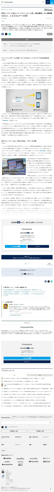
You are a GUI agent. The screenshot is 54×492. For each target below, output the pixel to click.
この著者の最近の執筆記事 (15, 315)
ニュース (45, 437)
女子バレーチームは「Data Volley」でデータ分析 (21, 46)
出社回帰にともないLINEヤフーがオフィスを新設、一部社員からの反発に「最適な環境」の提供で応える (27, 394)
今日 (14, 375)
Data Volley (43, 150)
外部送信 (7, 484)
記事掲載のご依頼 (14, 431)
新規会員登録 (16, 246)
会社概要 (7, 478)
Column (3, 21)
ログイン (39, 246)
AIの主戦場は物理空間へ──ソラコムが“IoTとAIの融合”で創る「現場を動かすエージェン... (24, 289)
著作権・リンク (9, 472)
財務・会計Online (33, 437)
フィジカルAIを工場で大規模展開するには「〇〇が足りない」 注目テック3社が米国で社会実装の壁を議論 (27, 384)
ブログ (3, 450)
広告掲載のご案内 (40, 431)
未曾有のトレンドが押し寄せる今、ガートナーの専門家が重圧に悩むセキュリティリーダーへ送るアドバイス (28, 391)
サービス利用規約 (9, 480)
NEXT (49, 263)
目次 (27, 39)
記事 (2, 444)
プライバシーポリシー (10, 482)
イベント (17, 444)
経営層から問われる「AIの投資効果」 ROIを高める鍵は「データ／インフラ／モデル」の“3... (25, 291)
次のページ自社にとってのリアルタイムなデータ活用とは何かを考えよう (27, 257)
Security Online (5, 437)
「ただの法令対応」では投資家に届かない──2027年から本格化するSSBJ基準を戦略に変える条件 (25, 406)
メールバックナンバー (28, 243)
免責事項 (7, 476)
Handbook (5, 120)
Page (4, 50)
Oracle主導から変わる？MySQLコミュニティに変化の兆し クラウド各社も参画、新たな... (24, 294)
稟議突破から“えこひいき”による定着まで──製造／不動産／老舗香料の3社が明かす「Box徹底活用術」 (26, 388)
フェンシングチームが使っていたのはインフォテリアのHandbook (25, 43)
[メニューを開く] (2, 2)
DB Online (18, 306)
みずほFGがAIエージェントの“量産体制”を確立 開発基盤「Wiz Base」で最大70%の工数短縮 (24, 400)
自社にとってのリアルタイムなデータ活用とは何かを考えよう (24, 50)
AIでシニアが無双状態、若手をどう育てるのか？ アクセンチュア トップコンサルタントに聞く (24, 397)
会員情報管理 (8, 474)
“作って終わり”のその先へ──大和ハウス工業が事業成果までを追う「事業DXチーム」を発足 (24, 378)
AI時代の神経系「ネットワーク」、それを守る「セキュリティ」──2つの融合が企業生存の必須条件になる (27, 403)
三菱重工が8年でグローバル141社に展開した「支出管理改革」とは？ (19, 381)
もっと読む (5, 295)
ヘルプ (7, 470)
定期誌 (44, 444)
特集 (30, 444)
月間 (40, 375)
